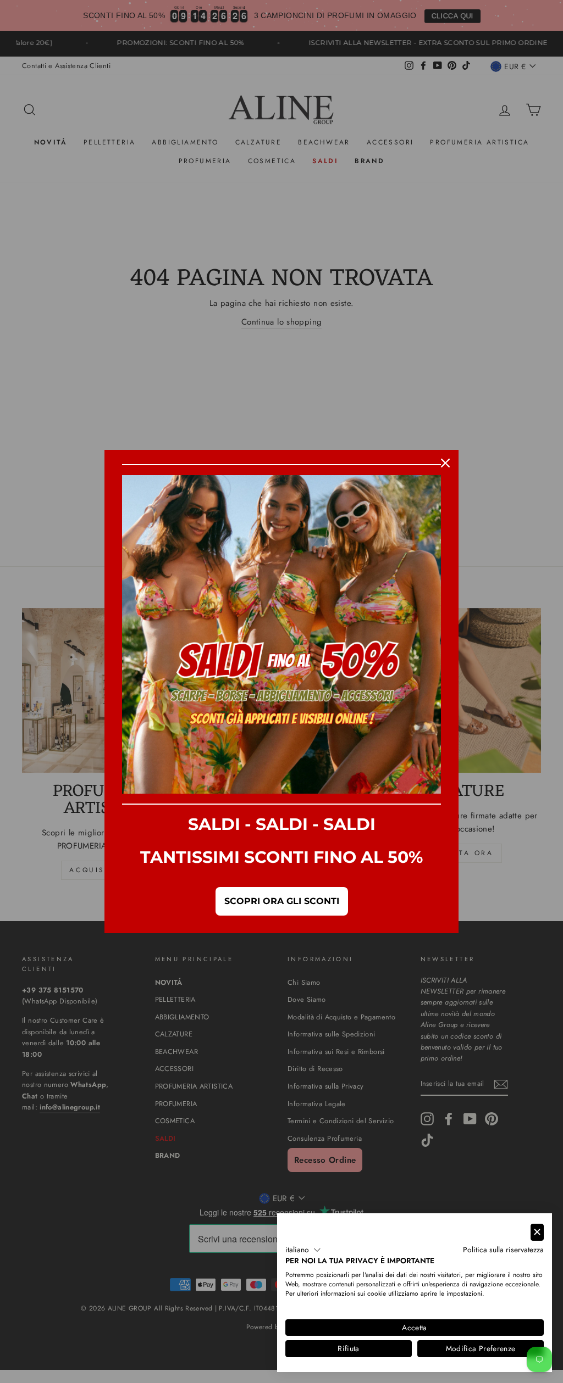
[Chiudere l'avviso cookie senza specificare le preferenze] (537, 1232)
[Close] (445, 463)
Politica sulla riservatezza (503, 1249)
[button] (303, 1250)
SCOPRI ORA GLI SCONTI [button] (281, 901)
